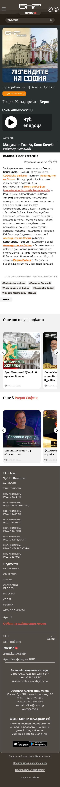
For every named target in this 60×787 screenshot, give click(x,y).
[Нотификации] (50, 9)
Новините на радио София (12, 495)
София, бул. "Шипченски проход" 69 (30, 694)
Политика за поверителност (30, 763)
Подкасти (10, 564)
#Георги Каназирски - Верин (19, 292)
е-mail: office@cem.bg (30, 705)
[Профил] (56, 9)
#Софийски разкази (14, 283)
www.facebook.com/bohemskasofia (27, 190)
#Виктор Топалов (40, 283)
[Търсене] (50, 20)
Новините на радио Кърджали (14, 538)
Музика (8, 604)
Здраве (7, 579)
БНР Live (9, 473)
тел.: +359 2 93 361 (30, 677)
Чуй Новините (14, 478)
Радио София (43, 87)
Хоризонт (9, 482)
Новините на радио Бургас (12, 512)
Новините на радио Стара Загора (16, 547)
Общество (10, 574)
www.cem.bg (30, 708)
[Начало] (30, 6)
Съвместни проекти (10, 587)
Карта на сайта (30, 777)
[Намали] (55, 161)
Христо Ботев (12, 488)
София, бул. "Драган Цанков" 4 (30, 673)
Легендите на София (17, 109)
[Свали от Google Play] (38, 744)
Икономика (11, 568)
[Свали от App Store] (21, 744)
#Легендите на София (16, 288)
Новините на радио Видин (12, 530)
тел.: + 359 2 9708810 (30, 697)
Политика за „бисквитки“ (30, 769)
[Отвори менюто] (3, 9)
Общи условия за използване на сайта (30, 756)
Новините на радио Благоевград (15, 504)
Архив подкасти (14, 610)
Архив (7, 617)
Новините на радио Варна (12, 521)
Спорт (7, 599)
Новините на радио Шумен (12, 555)
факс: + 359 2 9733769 (30, 701)
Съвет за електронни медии (24, 623)
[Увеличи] (50, 161)
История (9, 593)
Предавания (13, 87)
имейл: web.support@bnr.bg (30, 681)
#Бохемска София (43, 288)
